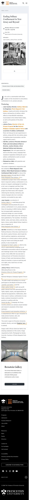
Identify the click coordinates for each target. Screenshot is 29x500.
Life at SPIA (4, 423)
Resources (4, 430)
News (2, 433)
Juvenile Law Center (7, 284)
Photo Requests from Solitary (9, 177)
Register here (21, 323)
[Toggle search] (23, 3)
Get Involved (4, 449)
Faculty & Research (6, 420)
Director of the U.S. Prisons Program (11, 272)
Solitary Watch (5, 202)
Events (6, 10)
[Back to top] (26, 477)
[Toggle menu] (26, 3)
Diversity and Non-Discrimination (9, 456)
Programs (3, 415)
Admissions (4, 417)
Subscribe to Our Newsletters (14, 464)
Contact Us (4, 443)
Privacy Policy (5, 459)
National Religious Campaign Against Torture (14, 276)
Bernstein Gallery (6, 175)
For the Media (4, 446)
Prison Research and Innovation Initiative (13, 311)
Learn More (14, 384)
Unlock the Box (5, 302)
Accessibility (4, 453)
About (3, 426)
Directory (3, 439)
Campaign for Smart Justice (9, 245)
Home (2, 10)
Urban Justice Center (7, 287)
